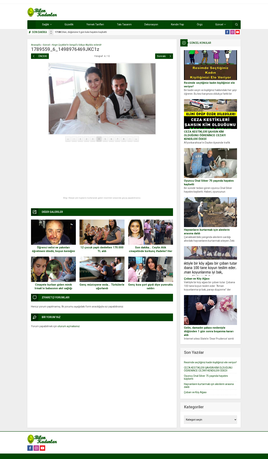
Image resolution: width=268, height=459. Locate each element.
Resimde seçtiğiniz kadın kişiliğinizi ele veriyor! (209, 84)
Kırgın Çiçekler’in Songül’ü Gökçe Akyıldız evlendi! (77, 45)
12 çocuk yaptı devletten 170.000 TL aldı (101, 249)
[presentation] (51, 31)
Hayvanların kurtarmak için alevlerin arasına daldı (207, 231)
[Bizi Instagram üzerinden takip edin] (232, 32)
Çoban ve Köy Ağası (196, 278)
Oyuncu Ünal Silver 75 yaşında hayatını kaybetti (209, 182)
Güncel (46, 45)
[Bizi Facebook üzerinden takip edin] (227, 32)
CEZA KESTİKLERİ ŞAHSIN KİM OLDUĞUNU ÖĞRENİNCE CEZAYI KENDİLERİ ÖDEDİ (205, 135)
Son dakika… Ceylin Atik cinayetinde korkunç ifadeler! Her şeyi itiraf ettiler (150, 251)
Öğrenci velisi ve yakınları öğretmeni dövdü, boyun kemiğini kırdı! (53, 251)
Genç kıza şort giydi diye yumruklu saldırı (150, 286)
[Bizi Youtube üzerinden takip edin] (237, 32)
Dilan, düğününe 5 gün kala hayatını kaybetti (81, 32)
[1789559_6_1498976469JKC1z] (102, 99)
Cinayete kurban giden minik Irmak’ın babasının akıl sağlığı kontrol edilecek (53, 288)
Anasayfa (36, 45)
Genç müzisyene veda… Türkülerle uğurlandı (101, 286)
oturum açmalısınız (69, 326)
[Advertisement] (102, 169)
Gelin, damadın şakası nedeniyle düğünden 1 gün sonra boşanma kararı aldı (209, 331)
